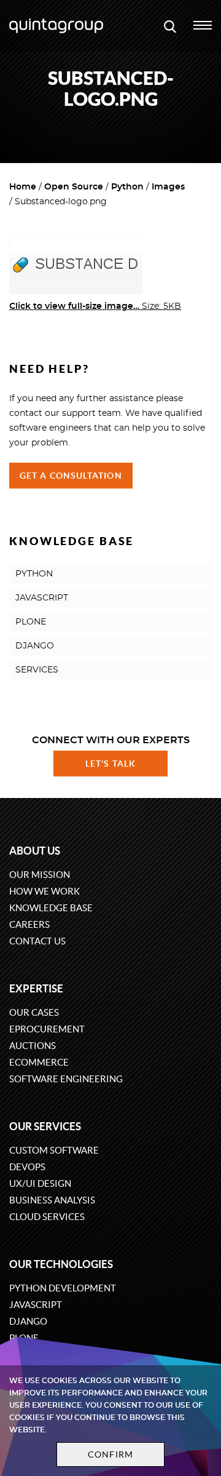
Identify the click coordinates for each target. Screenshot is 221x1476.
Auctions (32, 1045)
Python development (62, 1288)
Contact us (37, 941)
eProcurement (47, 1029)
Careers (29, 924)
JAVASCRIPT (41, 598)
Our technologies (61, 1264)
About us (34, 850)
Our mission (39, 874)
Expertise (36, 988)
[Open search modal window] (170, 26)
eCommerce (39, 1062)
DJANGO (34, 646)
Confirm (110, 1454)
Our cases (34, 1012)
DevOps (27, 1167)
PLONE (30, 622)
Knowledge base (51, 908)
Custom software (54, 1150)
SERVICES (36, 670)
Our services (45, 1126)
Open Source (73, 187)
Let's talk (110, 763)
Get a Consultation (71, 476)
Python (127, 187)
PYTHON (34, 574)
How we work (44, 891)
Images (168, 187)
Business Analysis (52, 1200)
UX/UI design (40, 1183)
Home (22, 187)
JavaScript (35, 1304)
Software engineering (66, 1079)
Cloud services (47, 1216)
